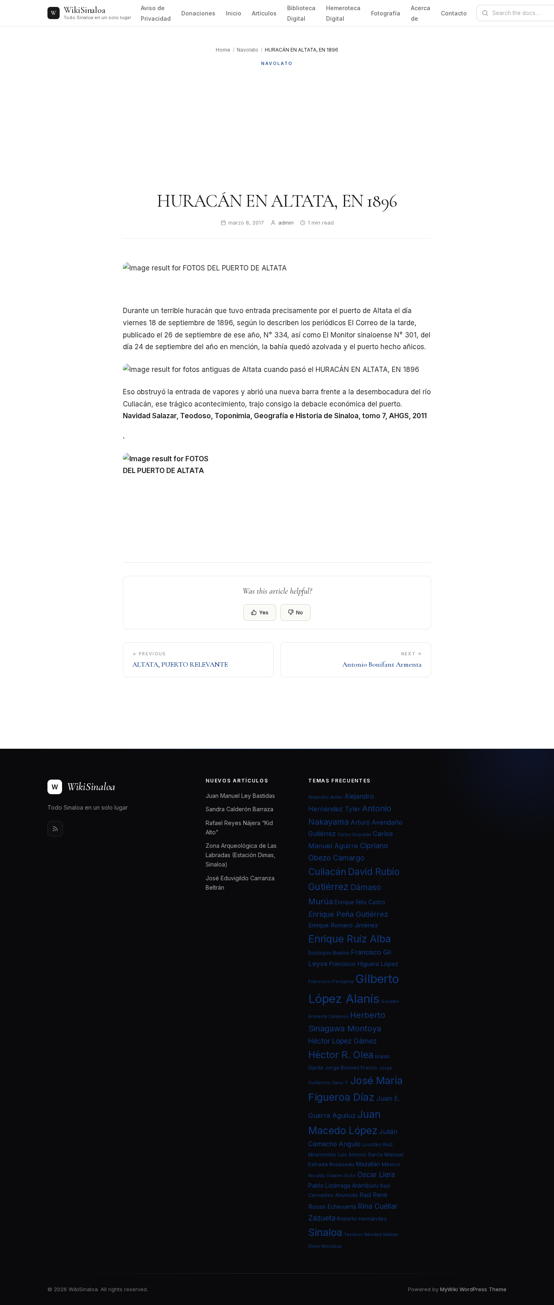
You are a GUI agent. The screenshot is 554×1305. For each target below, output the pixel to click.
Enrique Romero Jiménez (343, 925)
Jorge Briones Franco (351, 1068)
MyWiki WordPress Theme (473, 1289)
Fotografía (385, 13)
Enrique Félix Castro (360, 902)
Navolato (247, 50)
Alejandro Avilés (325, 797)
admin (286, 222)
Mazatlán (368, 1164)
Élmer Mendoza (324, 1246)
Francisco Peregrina (331, 981)
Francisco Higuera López (363, 964)
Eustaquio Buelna (328, 953)
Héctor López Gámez (342, 1041)
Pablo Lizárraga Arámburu (343, 1185)
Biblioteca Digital (301, 13)
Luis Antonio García (360, 1155)
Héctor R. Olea (341, 1055)
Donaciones (198, 13)
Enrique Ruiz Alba (349, 939)
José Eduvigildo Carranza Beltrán (240, 883)
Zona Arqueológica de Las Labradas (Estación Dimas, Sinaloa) (241, 855)
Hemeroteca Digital (343, 13)
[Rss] (55, 828)
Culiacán (327, 871)
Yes (263, 612)
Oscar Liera (376, 1174)
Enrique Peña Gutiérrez (348, 914)
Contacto (454, 13)
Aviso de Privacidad (156, 13)
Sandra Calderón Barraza (239, 809)
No (299, 612)
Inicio (233, 13)
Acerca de (420, 13)
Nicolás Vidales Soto (332, 1175)
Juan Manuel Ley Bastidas (240, 795)
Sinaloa (325, 1232)
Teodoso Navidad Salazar (371, 1234)
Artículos (264, 13)
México (391, 1164)
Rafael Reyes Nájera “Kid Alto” (239, 827)
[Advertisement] (277, 129)
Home (223, 50)
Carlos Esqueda (354, 834)
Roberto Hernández (362, 1218)
